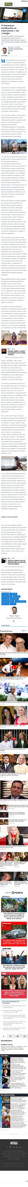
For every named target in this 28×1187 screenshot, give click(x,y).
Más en (8, 893)
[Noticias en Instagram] (7, 1147)
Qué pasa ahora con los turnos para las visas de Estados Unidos (17, 562)
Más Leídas (4, 1056)
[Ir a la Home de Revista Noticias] (8, 4)
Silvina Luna (5, 604)
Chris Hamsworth (7, 596)
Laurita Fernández (20, 601)
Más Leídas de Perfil (8, 1095)
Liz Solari (13, 604)
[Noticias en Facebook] (10, 1147)
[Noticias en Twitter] (14, 1147)
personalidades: (6, 592)
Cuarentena (13, 594)
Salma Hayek (5, 599)
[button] (25, 68)
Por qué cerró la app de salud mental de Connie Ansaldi (16, 352)
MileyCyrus (17, 596)
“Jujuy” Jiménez (14, 599)
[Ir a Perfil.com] (24, 1)
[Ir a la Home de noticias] (14, 1143)
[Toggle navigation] (2, 4)
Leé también (12, 349)
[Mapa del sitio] (20, 1147)
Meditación (5, 594)
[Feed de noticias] (17, 1147)
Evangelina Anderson (8, 601)
